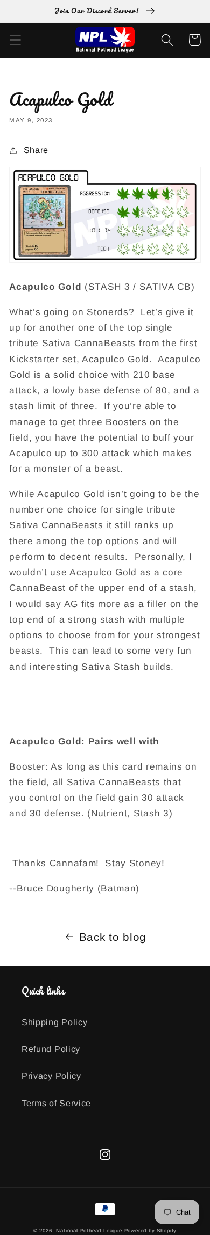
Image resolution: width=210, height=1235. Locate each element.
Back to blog (112, 937)
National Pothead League (89, 1230)
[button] (15, 40)
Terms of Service (56, 1103)
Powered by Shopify (150, 1230)
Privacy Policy (51, 1075)
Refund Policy (51, 1049)
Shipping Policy (54, 1022)
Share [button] (36, 150)
